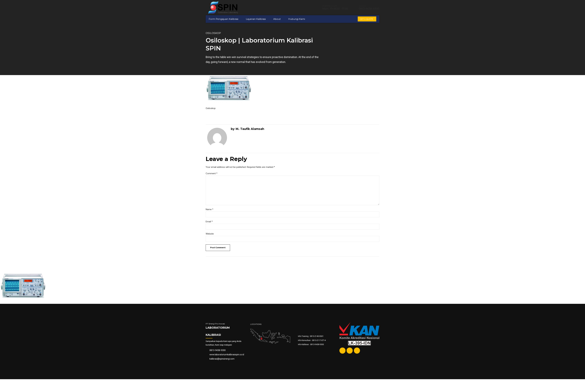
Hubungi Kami (296, 19)
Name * (209, 209)
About (277, 19)
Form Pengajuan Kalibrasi (223, 19)
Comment (211, 173)
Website (210, 233)
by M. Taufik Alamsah (247, 129)
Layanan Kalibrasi (256, 19)
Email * (209, 221)
